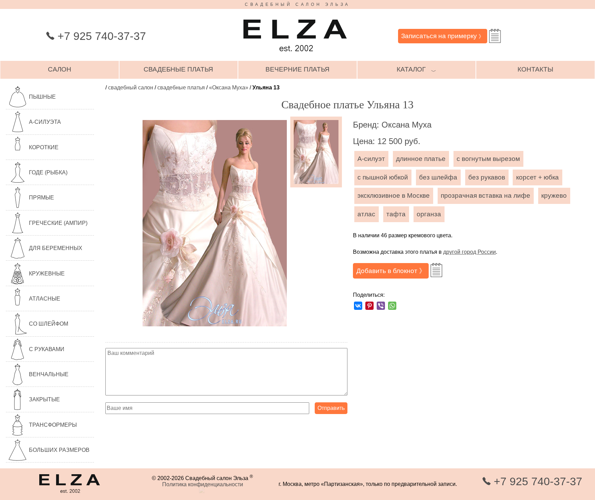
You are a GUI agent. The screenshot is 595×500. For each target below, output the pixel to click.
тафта (396, 214)
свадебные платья (178, 69)
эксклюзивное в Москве (393, 195)
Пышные (42, 97)
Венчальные (49, 374)
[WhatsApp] (392, 306)
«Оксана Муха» (228, 87)
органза (429, 214)
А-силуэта (45, 122)
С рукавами (46, 349)
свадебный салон (130, 87)
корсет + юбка (537, 177)
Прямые (41, 197)
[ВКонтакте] (358, 306)
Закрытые (44, 399)
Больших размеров (59, 450)
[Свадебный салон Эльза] (295, 54)
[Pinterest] (369, 306)
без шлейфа (438, 177)
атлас (366, 214)
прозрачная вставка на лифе (485, 195)
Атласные (44, 299)
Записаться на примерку (442, 36)
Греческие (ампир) (58, 223)
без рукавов (486, 177)
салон (59, 69)
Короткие (44, 147)
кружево (554, 195)
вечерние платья (297, 69)
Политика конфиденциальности (202, 484)
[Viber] (381, 306)
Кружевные (47, 273)
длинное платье (421, 158)
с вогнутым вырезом (488, 158)
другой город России (469, 252)
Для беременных (55, 248)
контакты (535, 69)
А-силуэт (371, 158)
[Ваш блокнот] (495, 36)
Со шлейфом (48, 324)
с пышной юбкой (382, 177)
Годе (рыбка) (48, 172)
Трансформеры (53, 425)
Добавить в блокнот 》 (391, 270)
